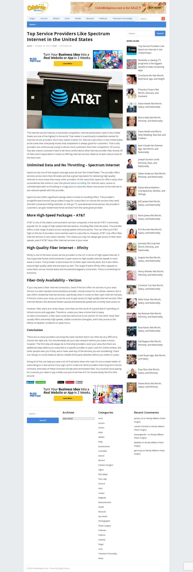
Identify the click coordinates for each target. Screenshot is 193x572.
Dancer (101, 455)
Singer (32, 18)
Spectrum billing (78, 183)
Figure (101, 469)
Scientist (101, 539)
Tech (55, 46)
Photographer (104, 521)
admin (29, 46)
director (101, 460)
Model (78, 18)
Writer (100, 558)
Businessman (104, 446)
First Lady (102, 479)
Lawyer (101, 493)
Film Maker (103, 474)
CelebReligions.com (40, 568)
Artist (100, 432)
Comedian (102, 451)
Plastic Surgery (104, 525)
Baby (100, 441)
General (101, 483)
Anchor (101, 427)
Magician (102, 497)
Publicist (101, 535)
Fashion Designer (105, 465)
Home (32, 24)
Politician (103, 18)
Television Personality (122, 18)
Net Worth (102, 516)
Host (100, 488)
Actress (44, 18)
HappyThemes (64, 568)
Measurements (104, 502)
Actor (67, 18)
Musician (90, 18)
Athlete (56, 18)
